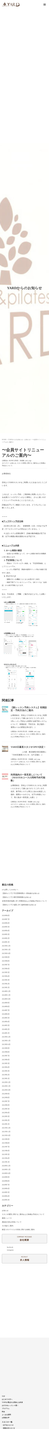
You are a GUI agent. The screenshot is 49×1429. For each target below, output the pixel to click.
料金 (3, 1412)
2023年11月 (6, 1041)
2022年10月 (6, 1090)
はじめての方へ (7, 1399)
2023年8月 (6, 1052)
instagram (10, 1250)
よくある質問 (6, 1415)
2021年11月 (6, 1132)
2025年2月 (6, 984)
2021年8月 (6, 1143)
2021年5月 (6, 1154)
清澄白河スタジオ (9, 1428)
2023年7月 (6, 1056)
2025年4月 (6, 976)
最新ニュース (7, 1218)
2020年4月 (6, 1196)
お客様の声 (5, 1418)
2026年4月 (6, 931)
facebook (10, 1247)
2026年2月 (6, 938)
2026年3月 (6, 934)
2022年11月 (6, 1086)
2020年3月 (6, 1200)
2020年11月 (6, 1169)
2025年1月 (6, 987)
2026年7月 (6, 919)
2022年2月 (6, 1120)
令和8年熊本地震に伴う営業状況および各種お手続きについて (24, 901)
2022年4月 (6, 1113)
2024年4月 (6, 1022)
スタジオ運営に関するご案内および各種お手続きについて (23, 1214)
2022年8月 (6, 1097)
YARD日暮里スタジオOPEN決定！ (28, 747)
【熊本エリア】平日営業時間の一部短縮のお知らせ (20, 893)
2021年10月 (6, 1135)
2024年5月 (6, 1018)
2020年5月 (6, 1192)
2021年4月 (6, 1158)
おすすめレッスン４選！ (10, 1405)
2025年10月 (6, 953)
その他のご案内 (7, 1226)
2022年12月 (6, 1082)
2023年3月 (6, 1071)
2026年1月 (6, 942)
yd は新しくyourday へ (10, 889)
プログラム (5, 1408)
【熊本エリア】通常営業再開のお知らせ (16, 897)
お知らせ (27, 439)
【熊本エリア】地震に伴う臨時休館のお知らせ (19, 905)
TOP (3, 1396)
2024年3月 (6, 1025)
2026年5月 (6, 927)
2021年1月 (6, 1162)
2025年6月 (6, 969)
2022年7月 (6, 1101)
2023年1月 (6, 1078)
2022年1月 (6, 1124)
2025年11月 (6, 950)
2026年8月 (6, 915)
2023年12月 (6, 1037)
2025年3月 (6, 980)
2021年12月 (6, 1128)
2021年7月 (6, 1147)
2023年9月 (6, 1048)
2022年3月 (6, 1116)
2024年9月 (6, 1003)
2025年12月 (6, 946)
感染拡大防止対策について (11, 1222)
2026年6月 (6, 923)
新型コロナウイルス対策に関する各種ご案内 (18, 1229)
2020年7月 (6, 1185)
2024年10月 (6, 999)
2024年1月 (6, 1033)
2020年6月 (6, 1188)
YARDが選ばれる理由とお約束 (12, 1402)
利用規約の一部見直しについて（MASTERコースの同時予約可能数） (28, 777)
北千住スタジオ (8, 1425)
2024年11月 (6, 995)
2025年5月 (6, 972)
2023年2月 (6, 1075)
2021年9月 (6, 1139)
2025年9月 (6, 957)
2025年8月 (6, 961)
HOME (4, 439)
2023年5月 (6, 1063)
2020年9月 (6, 1177)
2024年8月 (6, 1006)
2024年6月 (6, 1014)
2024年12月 (6, 991)
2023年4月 (6, 1067)
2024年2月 (6, 1029)
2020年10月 (6, 1173)
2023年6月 (6, 1060)
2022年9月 (6, 1094)
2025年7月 (6, 965)
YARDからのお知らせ (15, 439)
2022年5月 (6, 1109)
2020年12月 (6, 1166)
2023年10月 (6, 1044)
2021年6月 (6, 1151)
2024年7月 (6, 1010)
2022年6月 (6, 1105)
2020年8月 (6, 1181)
